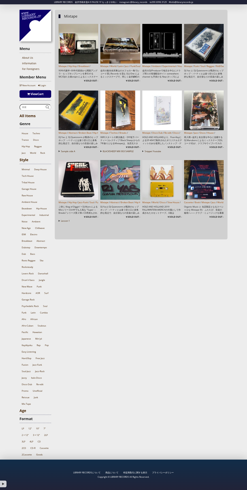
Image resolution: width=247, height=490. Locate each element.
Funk (24, 312)
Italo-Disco (36, 377)
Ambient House (29, 202)
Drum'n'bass (28, 280)
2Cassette (27, 454)
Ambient (36, 221)
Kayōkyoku (27, 345)
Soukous (42, 325)
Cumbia (44, 312)
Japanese (26, 338)
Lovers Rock (28, 273)
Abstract (41, 240)
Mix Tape (26, 403)
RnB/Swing (221, 66)
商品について (111, 472)
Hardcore (26, 293)
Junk (36, 397)
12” (30, 428)
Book (197, 202)
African (34, 319)
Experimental (28, 215)
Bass (32, 254)
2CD (24, 448)
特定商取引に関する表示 (135, 472)
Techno (36, 133)
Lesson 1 (65, 220)
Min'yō (38, 338)
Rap (39, 345)
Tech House (28, 175)
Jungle (42, 280)
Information (29, 63)
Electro (33, 234)
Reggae (38, 146)
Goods (39, 454)
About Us (27, 57)
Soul (45, 306)
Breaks (123, 132)
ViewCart (37, 94)
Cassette (44, 448)
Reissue (25, 397)
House (25, 133)
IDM (24, 234)
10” (37, 428)
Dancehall (43, 273)
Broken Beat (85, 132)
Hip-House (41, 208)
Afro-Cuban (27, 325)
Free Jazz (40, 358)
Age (23, 410)
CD (39, 441)
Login (43, 85)
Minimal (26, 169)
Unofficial (37, 390)
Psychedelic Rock (30, 306)
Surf (46, 293)
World (33, 152)
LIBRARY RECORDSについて (87, 472)
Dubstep (26, 247)
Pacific (25, 332)
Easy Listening (29, 351)
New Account (28, 85)
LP (23, 428)
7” (45, 428)
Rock (42, 152)
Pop (47, 345)
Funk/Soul (135, 66)
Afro (24, 319)
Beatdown (27, 208)
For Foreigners (30, 69)
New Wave (27, 286)
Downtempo (41, 247)
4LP (31, 441)
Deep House (40, 169)
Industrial (44, 215)
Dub (24, 254)
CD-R (32, 448)
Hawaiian (37, 332)
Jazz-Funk (37, 364)
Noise (24, 221)
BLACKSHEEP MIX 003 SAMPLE (118, 151)
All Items (28, 115)
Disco (36, 139)
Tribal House (28, 182)
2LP (46, 435)
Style (24, 159)
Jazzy (24, 377)
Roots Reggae (28, 260)
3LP (23, 441)
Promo (25, 390)
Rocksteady (27, 267)
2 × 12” (25, 435)
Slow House (173, 202)
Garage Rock (28, 299)
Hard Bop (26, 358)
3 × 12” (36, 435)
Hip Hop (26, 146)
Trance (25, 139)
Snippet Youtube (153, 151)
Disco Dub (27, 384)
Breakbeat (27, 240)
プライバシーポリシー (163, 472)
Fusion (25, 364)
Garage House (29, 188)
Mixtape (63, 66)
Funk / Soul (199, 66)
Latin (33, 312)
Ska (41, 260)
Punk (39, 286)
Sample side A (68, 151)
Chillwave (40, 228)
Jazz (24, 152)
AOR (38, 293)
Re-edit (39, 384)
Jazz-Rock (39, 371)
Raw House (27, 195)
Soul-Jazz (26, 371)
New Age (26, 228)
